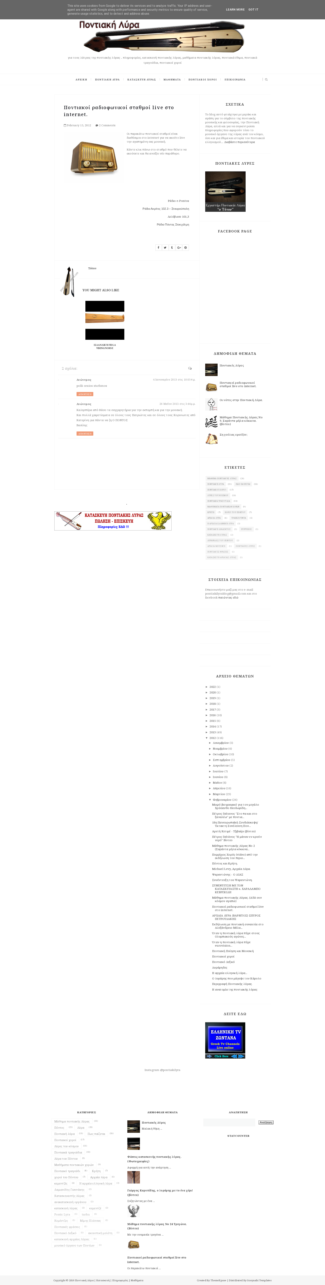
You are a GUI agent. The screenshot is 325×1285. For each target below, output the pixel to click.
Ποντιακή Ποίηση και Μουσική (233, 951)
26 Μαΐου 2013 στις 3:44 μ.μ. (177, 404)
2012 (213, 738)
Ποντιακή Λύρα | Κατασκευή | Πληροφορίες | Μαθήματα (109, 1280)
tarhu (86, 1214)
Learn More (235, 9)
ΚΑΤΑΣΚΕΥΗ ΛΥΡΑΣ (141, 79)
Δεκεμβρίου (221, 743)
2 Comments (107, 125)
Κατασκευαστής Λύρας (69, 1196)
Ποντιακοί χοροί (216, 489)
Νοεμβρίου (220, 748)
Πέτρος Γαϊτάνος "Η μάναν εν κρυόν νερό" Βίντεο (237, 838)
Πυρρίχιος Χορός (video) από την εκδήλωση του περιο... (235, 856)
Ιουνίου (218, 777)
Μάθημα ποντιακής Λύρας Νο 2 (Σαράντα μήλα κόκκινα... (233, 847)
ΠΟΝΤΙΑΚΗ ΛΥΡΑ (107, 79)
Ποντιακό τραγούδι (67, 1171)
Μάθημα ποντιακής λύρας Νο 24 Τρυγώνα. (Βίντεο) (157, 1226)
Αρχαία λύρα (214, 518)
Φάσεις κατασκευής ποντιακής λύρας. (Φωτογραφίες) (154, 1159)
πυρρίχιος (246, 529)
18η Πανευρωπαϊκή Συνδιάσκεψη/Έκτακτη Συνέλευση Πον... (235, 824)
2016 (213, 715)
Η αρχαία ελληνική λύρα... (229, 973)
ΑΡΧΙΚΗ (81, 79)
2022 (213, 687)
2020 (213, 692)
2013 (213, 732)
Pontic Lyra (62, 1214)
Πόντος (59, 1127)
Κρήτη (210, 512)
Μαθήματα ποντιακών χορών (223, 506)
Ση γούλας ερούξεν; (234, 434)
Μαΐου (218, 782)
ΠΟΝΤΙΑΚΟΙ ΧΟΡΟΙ (202, 79)
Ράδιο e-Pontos (178, 201)
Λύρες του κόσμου (218, 495)
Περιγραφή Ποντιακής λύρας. (232, 984)
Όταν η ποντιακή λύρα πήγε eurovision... (231, 943)
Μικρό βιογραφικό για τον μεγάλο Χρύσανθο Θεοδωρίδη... (235, 806)
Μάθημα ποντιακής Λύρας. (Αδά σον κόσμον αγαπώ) (237, 899)
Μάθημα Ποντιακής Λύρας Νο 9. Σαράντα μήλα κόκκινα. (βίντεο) (241, 420)
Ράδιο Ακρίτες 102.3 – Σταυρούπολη (166, 208)
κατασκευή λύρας (217, 535)
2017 (213, 709)
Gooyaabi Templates (259, 1280)
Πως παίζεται (243, 484)
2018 (213, 703)
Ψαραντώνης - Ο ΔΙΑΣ (227, 874)
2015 (213, 721)
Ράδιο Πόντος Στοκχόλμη (173, 224)
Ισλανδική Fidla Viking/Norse (105, 346)
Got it (253, 9)
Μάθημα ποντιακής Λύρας (222, 478)
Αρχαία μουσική (216, 546)
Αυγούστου (221, 765)
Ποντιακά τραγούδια (218, 501)
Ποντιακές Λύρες (232, 365)
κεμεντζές (61, 1183)
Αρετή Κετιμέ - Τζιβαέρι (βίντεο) (234, 831)
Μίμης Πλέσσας (90, 1220)
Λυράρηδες (219, 967)
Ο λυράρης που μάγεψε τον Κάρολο (236, 978)
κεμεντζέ (95, 1208)
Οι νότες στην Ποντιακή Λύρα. (241, 400)
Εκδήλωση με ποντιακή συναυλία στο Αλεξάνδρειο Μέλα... (237, 925)
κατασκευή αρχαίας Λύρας (221, 557)
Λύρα (80, 1127)
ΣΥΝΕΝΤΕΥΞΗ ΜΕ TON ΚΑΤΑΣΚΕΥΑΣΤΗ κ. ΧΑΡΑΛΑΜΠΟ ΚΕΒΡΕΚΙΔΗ (236, 888)
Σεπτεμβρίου (222, 760)
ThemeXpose (218, 1280)
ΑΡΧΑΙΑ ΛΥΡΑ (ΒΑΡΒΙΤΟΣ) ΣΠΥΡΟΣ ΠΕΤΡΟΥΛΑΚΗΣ (236, 917)
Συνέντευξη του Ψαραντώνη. (232, 880)
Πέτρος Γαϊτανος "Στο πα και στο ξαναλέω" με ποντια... (234, 815)
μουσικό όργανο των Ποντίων (74, 1245)
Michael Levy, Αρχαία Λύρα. (231, 869)
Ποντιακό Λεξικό (223, 962)
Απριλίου (219, 788)
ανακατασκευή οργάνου (70, 1202)
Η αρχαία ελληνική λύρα (220, 523)
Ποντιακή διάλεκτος (219, 529)
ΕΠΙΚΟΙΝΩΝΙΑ (235, 79)
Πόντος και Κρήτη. (225, 863)
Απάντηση (84, 394)
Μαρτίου (219, 794)
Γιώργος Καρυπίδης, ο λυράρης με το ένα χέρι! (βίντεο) (160, 1193)
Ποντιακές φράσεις (217, 551)
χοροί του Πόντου (235, 512)
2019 (213, 698)
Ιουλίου (218, 771)
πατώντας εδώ (228, 597)
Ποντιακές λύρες (245, 546)
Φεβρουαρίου (222, 799)
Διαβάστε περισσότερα (239, 142)
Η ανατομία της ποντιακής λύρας (234, 989)
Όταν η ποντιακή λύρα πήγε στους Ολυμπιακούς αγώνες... (236, 934)
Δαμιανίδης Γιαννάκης (69, 1189)
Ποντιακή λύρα (215, 484)
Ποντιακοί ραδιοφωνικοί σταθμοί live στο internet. (238, 384)
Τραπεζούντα (238, 518)
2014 (213, 726)
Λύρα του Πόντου (66, 1158)
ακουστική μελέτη (100, 1233)
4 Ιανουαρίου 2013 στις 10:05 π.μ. (174, 379)
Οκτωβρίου (221, 754)
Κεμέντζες (61, 1220)
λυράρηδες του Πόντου (220, 540)
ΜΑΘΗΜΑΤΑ (172, 79)
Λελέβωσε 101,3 (178, 216)
